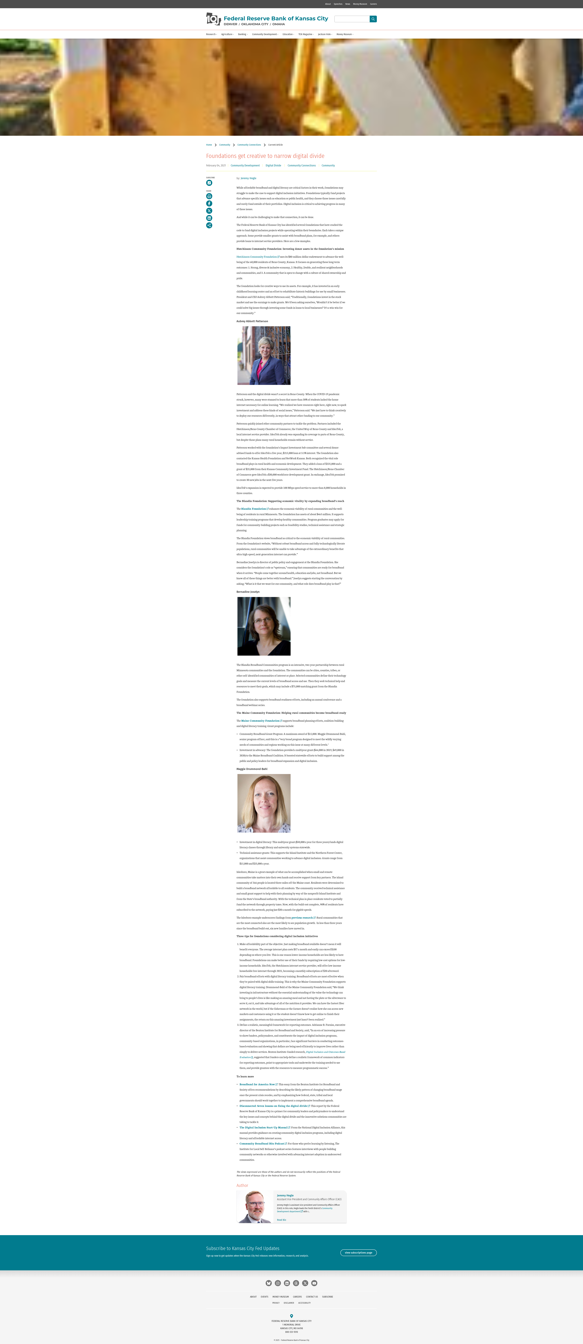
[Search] (373, 19)
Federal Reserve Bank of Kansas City (276, 18)
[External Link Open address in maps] (291, 1316)
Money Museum (360, 4)
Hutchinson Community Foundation (257, 256)
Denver (230, 24)
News (347, 4)
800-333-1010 (291, 1331)
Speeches (338, 4)
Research (210, 34)
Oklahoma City (254, 24)
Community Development (264, 34)
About (328, 4)
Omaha (278, 24)
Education (288, 34)
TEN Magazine (305, 34)
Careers (373, 4)
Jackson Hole (324, 34)
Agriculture (226, 34)
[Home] (213, 19)
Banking (242, 34)
